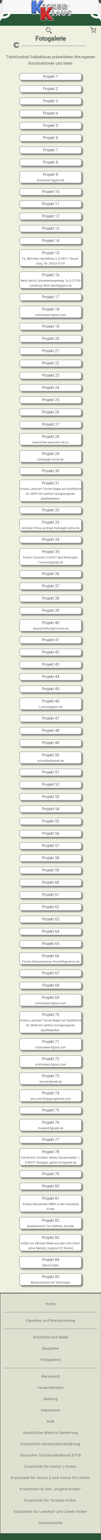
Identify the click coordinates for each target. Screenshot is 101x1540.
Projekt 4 (50, 113)
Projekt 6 (50, 137)
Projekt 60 (50, 882)
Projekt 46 (50, 701)
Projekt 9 (50, 174)
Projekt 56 (50, 833)
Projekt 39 (50, 610)
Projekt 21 (50, 351)
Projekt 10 (50, 191)
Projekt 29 (50, 453)
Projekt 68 (50, 985)
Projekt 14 (50, 240)
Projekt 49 (50, 742)
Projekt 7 (50, 150)
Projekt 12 (50, 216)
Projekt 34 (50, 539)
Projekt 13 (50, 228)
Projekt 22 (50, 363)
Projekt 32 (50, 510)
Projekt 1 (50, 76)
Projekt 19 (50, 326)
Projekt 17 (50, 297)
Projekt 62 (50, 907)
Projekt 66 (50, 956)
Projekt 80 (50, 1186)
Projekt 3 (50, 101)
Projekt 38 (50, 598)
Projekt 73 (50, 1076)
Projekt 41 (50, 640)
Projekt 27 (50, 424)
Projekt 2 (50, 88)
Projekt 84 (50, 1259)
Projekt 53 (50, 796)
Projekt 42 (50, 652)
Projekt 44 (50, 676)
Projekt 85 (50, 1276)
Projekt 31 (50, 483)
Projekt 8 (50, 162)
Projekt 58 (50, 858)
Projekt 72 (50, 1058)
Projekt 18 (50, 309)
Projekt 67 (50, 973)
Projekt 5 (50, 125)
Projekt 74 (50, 1093)
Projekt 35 (50, 551)
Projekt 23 (50, 375)
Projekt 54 (50, 809)
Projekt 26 (50, 412)
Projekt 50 (50, 755)
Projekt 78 (50, 1152)
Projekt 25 (50, 400)
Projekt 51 (50, 772)
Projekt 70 (50, 1014)
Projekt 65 (50, 943)
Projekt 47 (50, 718)
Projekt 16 (50, 275)
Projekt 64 (50, 931)
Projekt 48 (50, 730)
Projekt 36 (50, 573)
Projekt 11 (50, 204)
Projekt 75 (50, 1110)
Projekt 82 (50, 1220)
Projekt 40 (50, 622)
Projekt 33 (50, 522)
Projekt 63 (50, 919)
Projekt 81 (50, 1198)
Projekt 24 (50, 387)
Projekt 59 (50, 870)
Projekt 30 (50, 471)
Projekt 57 (50, 845)
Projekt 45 (50, 689)
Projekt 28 (50, 436)
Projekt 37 (50, 586)
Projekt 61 (50, 894)
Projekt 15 (50, 253)
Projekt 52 (50, 784)
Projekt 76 (50, 1122)
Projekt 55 (50, 821)
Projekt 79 (50, 1174)
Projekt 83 (50, 1237)
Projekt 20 (50, 338)
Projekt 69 (50, 997)
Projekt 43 (50, 664)
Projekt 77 (50, 1139)
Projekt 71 (50, 1041)
